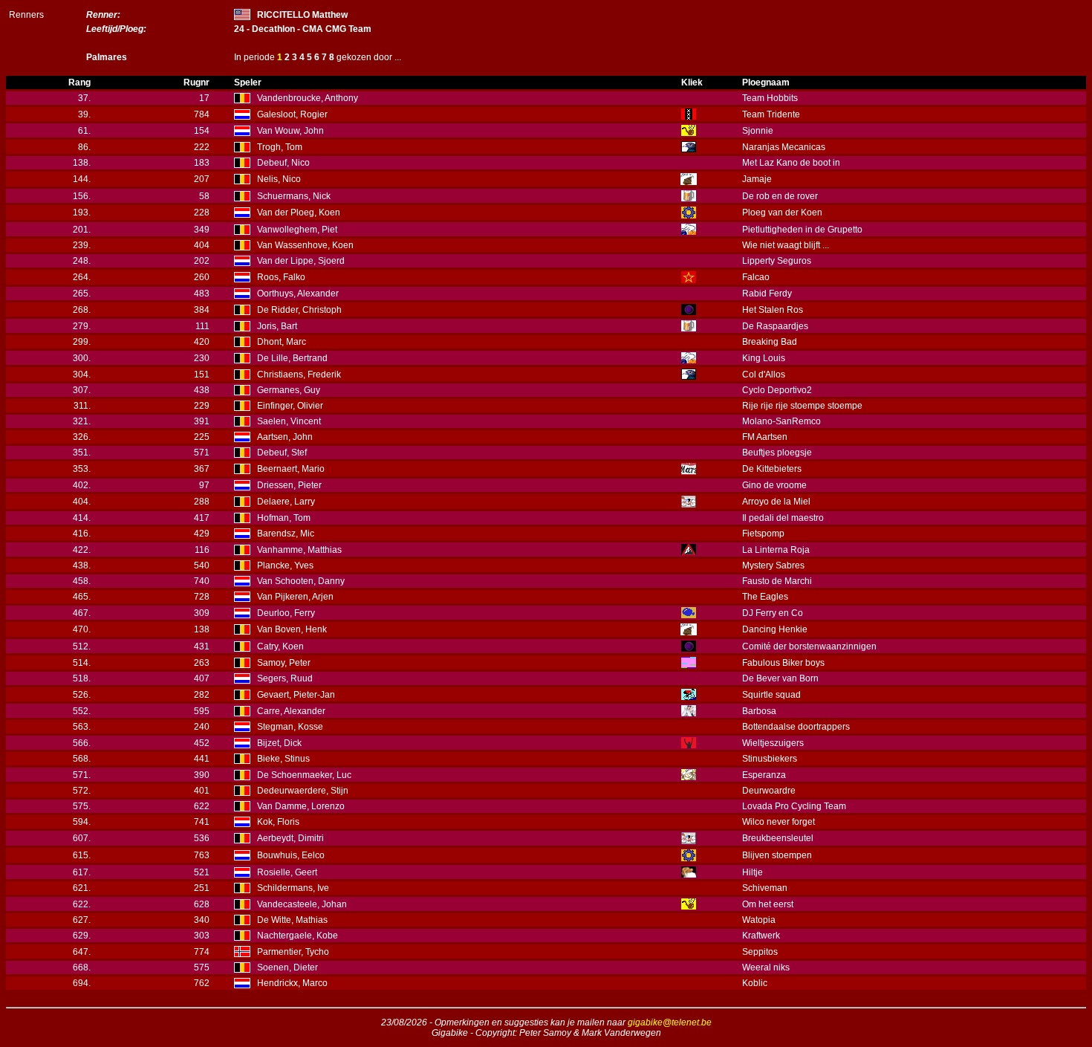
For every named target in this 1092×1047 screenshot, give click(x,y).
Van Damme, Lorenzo (301, 806)
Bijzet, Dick (279, 743)
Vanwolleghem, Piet (297, 229)
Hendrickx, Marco (292, 983)
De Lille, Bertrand (292, 358)
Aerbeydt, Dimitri (290, 838)
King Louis (763, 358)
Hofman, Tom (284, 518)
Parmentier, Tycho (293, 952)
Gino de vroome (774, 485)
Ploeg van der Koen (782, 212)
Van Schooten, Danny (301, 581)
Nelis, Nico (279, 179)
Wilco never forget (778, 822)
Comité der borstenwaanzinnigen (809, 646)
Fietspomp (763, 533)
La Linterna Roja (776, 550)
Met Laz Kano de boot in (791, 163)
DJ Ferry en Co (772, 613)
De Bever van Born (780, 678)
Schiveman (764, 888)
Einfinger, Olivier (290, 406)
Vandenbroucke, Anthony (307, 98)
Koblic (754, 983)
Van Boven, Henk (292, 629)
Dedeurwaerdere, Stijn (302, 790)
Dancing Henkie (774, 629)
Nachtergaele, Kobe (297, 935)
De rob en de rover (780, 196)
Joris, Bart (277, 326)
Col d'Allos (763, 374)
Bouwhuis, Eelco (291, 855)
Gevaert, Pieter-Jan (296, 695)
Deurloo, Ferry (286, 613)
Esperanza (764, 775)
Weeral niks (766, 967)
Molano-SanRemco (781, 421)
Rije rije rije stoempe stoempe (802, 406)
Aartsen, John (285, 437)
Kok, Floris (278, 822)
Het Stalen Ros (772, 310)
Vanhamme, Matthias (299, 550)
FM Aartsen (764, 437)
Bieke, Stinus (283, 758)
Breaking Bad (769, 342)
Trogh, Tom (279, 147)
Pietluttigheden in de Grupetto (802, 229)
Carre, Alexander (291, 711)
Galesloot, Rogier (292, 114)
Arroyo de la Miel (776, 501)
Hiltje (752, 872)
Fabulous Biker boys (783, 663)
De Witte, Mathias (292, 920)
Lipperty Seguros (776, 261)
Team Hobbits (770, 98)
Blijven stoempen (777, 855)
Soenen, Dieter (287, 967)
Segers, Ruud (285, 678)
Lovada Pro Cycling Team (794, 806)
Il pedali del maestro (783, 518)
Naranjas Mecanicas (783, 147)
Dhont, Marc (281, 342)
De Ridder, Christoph (299, 310)
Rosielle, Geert (287, 872)
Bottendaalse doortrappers (796, 727)
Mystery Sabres (773, 565)
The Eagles (765, 596)
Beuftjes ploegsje (777, 452)
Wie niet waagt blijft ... (785, 245)
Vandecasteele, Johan (302, 904)
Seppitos (760, 952)
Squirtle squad (771, 695)
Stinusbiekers (769, 758)
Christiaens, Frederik (299, 374)
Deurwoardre (769, 790)
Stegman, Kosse (290, 727)
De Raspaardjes (775, 326)
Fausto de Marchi (777, 581)
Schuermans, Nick (294, 196)
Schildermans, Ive (293, 888)
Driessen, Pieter (289, 485)
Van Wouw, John (290, 131)
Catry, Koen (280, 646)
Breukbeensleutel (777, 838)
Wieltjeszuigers (773, 743)
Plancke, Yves (285, 565)
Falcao (756, 277)
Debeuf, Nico (283, 163)
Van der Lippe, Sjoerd (301, 261)
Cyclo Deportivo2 (777, 390)
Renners (26, 15)
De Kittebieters (772, 469)
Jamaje (757, 179)
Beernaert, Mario (291, 469)
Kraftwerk (761, 935)
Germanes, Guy (288, 390)
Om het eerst (767, 904)
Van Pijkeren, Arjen (295, 596)
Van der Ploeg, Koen (298, 212)
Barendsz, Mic (285, 533)
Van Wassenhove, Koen (305, 245)
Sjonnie (757, 131)
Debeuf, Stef (282, 452)
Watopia (759, 920)
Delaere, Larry (286, 501)
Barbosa (759, 711)
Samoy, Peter (284, 663)
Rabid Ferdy (767, 293)
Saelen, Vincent (289, 421)
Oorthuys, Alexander (298, 293)
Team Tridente (771, 114)
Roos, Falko (281, 277)
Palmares (106, 57)
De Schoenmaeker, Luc (304, 775)
